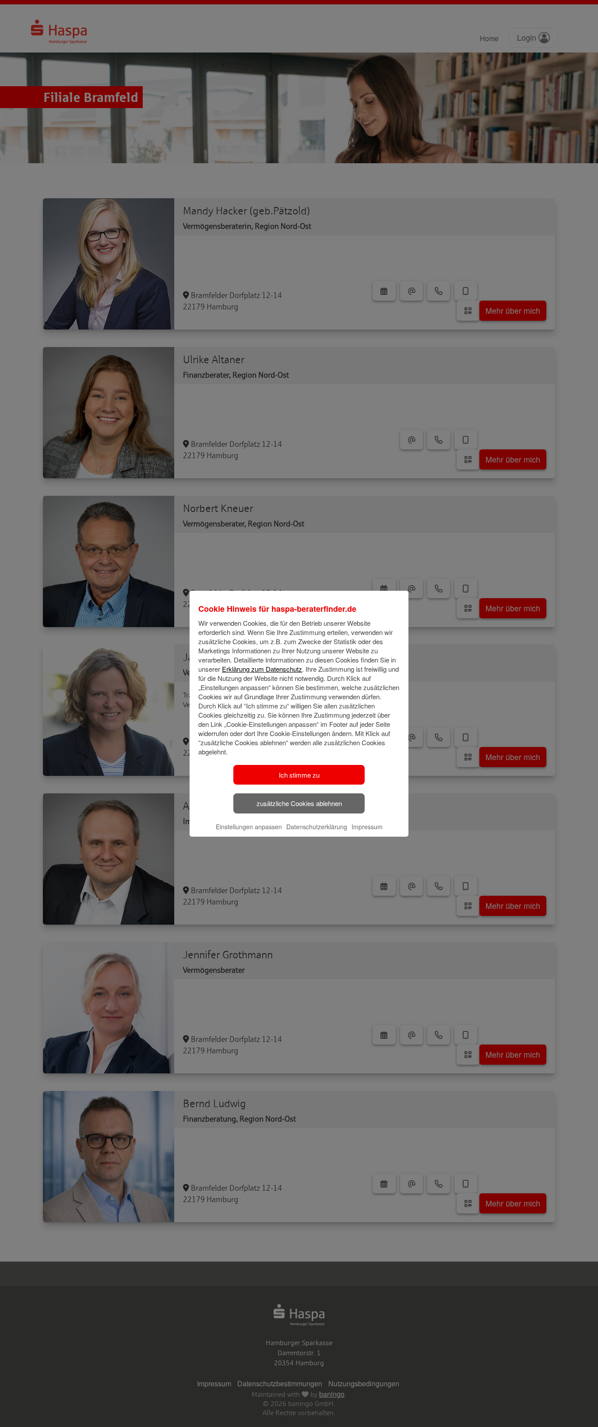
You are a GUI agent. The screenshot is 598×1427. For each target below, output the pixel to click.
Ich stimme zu (299, 774)
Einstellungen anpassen (249, 826)
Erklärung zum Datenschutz (262, 668)
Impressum (367, 826)
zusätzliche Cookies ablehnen (299, 803)
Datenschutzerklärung (316, 826)
